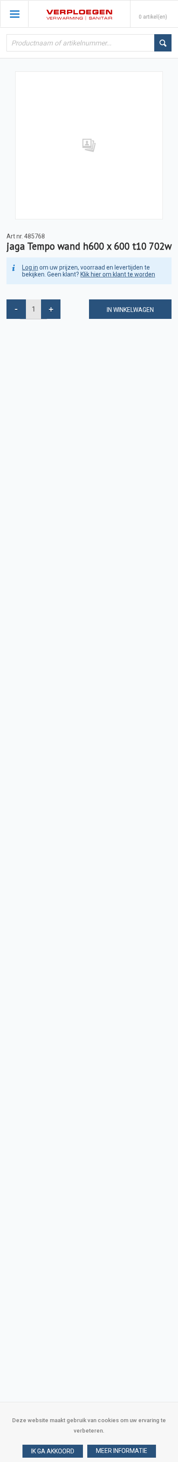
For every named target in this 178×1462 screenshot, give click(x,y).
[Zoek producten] (163, 42)
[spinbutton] (33, 309)
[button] (121, 1451)
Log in (30, 267)
